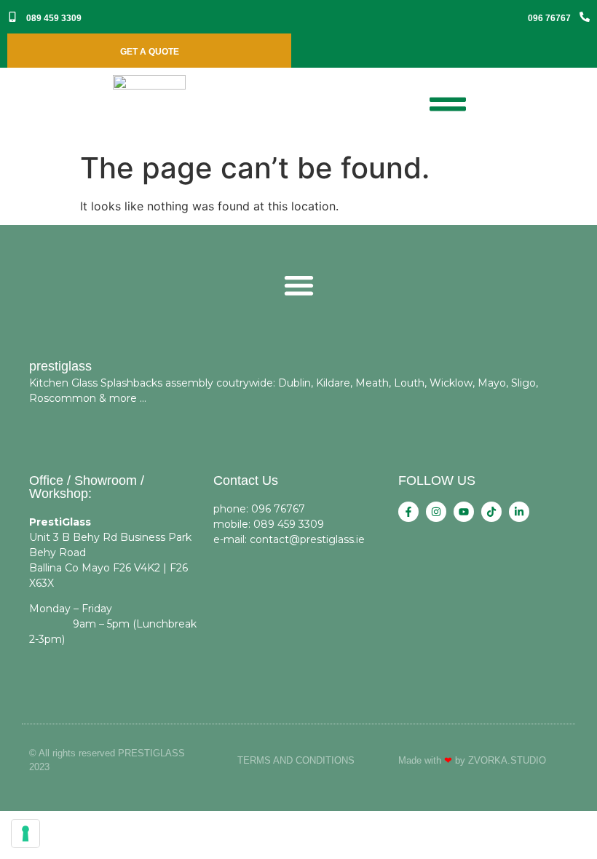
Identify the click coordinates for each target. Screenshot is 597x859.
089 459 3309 (54, 18)
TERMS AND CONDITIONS (296, 760)
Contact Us (245, 480)
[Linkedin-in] (519, 512)
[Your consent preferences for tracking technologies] (25, 833)
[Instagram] (436, 512)
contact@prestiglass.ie (307, 539)
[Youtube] (464, 512)
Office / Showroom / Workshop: (86, 487)
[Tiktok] (491, 512)
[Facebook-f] (408, 512)
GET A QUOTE (149, 52)
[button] (299, 285)
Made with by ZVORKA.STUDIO (472, 760)
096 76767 (549, 18)
